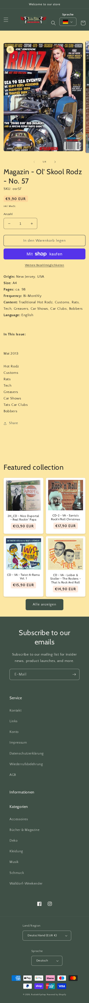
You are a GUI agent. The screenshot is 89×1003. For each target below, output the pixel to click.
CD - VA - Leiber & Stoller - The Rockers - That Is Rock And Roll (65, 578)
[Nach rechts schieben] (55, 162)
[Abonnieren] (74, 674)
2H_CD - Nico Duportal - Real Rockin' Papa (23, 517)
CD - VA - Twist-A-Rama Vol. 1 (23, 576)
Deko (13, 841)
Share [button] (13, 423)
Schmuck (16, 873)
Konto (14, 732)
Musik (14, 862)
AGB (12, 775)
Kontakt (15, 710)
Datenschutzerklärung (26, 753)
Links (13, 721)
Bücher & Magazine (24, 830)
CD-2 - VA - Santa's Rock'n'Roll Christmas (65, 517)
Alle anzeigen (44, 604)
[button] (6, 19)
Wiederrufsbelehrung (26, 764)
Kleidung (16, 851)
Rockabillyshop (38, 995)
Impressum (18, 743)
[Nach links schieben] (34, 162)
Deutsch (42, 960)
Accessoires (18, 819)
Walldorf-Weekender (26, 884)
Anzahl (8, 214)
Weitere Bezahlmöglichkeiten (44, 265)
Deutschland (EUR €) (42, 935)
